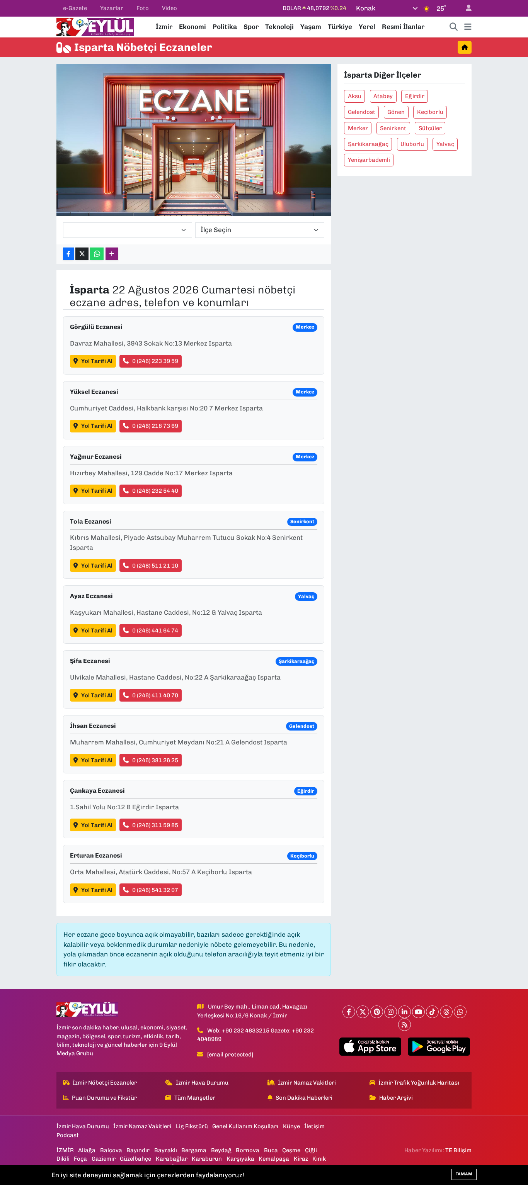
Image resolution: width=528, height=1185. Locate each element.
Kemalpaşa (274, 1158)
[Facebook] (348, 1011)
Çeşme (291, 1150)
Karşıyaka (240, 1158)
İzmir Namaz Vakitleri (307, 1082)
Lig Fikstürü (192, 1126)
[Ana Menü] (468, 27)
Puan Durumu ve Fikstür (104, 1097)
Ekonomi (192, 27)
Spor (251, 27)
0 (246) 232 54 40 (155, 490)
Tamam (464, 1174)
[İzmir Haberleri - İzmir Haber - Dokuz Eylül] (95, 26)
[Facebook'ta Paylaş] (68, 254)
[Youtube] (418, 1011)
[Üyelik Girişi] (465, 8)
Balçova (111, 1150)
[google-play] (439, 1047)
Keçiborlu (430, 111)
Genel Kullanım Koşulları (245, 1126)
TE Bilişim (458, 1150)
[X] (362, 1011)
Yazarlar (111, 8)
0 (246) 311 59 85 (155, 825)
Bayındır (138, 1150)
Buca (271, 1150)
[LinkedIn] (404, 1011)
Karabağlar (171, 1158)
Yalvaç (445, 144)
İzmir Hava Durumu (202, 1082)
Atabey (383, 96)
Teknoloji (279, 27)
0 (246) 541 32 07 (155, 890)
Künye (291, 1126)
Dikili (63, 1158)
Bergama (193, 1150)
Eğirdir (414, 96)
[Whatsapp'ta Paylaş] (97, 254)
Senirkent (393, 128)
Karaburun (207, 1158)
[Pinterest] (376, 1011)
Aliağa (86, 1150)
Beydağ (221, 1150)
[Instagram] (390, 1011)
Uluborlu (412, 144)
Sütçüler (430, 128)
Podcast (67, 1135)
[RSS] (404, 1024)
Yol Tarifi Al (96, 361)
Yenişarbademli (369, 159)
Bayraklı (165, 1150)
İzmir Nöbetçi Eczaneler (105, 1082)
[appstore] (370, 1047)
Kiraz (301, 1158)
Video (169, 8)
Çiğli (311, 1150)
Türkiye (340, 27)
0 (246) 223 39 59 (155, 361)
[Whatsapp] (460, 1011)
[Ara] (453, 27)
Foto (142, 8)
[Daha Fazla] (112, 254)
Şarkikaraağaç (368, 144)
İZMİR (65, 1150)
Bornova (247, 1150)
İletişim (314, 1126)
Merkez (358, 128)
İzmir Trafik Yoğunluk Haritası (418, 1082)
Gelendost (361, 111)
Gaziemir (104, 1158)
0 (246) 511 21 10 (155, 565)
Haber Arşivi (396, 1097)
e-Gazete (75, 8)
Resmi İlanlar (403, 27)
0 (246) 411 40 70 (155, 695)
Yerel (367, 27)
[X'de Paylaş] (82, 254)
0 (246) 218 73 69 (155, 425)
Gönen (396, 111)
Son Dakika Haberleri (304, 1097)
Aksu (354, 96)
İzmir (164, 27)
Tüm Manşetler (194, 1097)
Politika (225, 27)
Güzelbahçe (135, 1158)
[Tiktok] (432, 1011)
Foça (80, 1158)
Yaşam (310, 27)
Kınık (319, 1158)
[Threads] (446, 1011)
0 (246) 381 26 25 (155, 760)
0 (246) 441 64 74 (155, 630)
